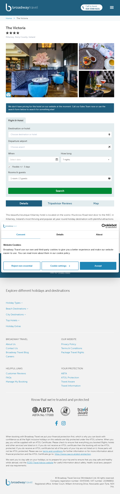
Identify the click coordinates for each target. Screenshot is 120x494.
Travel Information (70, 385)
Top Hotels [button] (11, 320)
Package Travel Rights (72, 352)
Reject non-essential (21, 265)
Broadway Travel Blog (17, 352)
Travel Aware (68, 381)
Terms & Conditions (71, 348)
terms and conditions (53, 451)
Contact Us (12, 348)
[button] (111, 7)
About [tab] (99, 234)
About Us (11, 344)
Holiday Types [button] (13, 303)
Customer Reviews (16, 373)
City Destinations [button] (15, 314)
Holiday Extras (13, 326)
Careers (10, 356)
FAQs (8, 377)
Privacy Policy (64, 273)
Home (9, 18)
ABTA (64, 373)
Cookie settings (58, 265)
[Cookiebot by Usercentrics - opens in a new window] (104, 226)
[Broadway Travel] (22, 7)
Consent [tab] (20, 234)
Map (96, 203)
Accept (98, 265)
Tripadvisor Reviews (60, 203)
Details (24, 203)
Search (60, 190)
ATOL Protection (70, 377)
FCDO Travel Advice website (40, 462)
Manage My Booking (16, 381)
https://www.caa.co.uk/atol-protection (73, 454)
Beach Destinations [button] (16, 308)
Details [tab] (60, 234)
